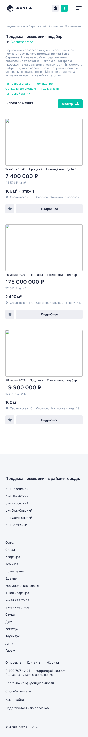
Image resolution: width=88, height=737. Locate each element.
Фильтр (67, 104)
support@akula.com (50, 671)
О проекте (13, 662)
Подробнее (49, 209)
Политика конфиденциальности (29, 683)
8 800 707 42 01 (17, 671)
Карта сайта (14, 699)
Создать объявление (64, 8)
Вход (55, 8)
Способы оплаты (18, 691)
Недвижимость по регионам (27, 708)
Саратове (19, 42)
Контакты (34, 662)
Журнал (53, 662)
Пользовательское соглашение (29, 674)
